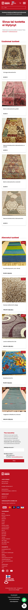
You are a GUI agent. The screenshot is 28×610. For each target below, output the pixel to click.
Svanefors (4, 535)
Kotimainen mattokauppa (7, 552)
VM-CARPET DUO (5, 542)
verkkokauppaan (13, 31)
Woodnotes (4, 544)
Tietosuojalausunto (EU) (7, 557)
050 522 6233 (5, 483)
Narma (3, 530)
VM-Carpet (4, 540)
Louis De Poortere (5, 527)
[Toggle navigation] (24, 3)
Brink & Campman (6, 515)
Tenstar (3, 537)
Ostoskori (4, 556)
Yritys (3, 567)
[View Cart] (20, 3)
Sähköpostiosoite (9, 447)
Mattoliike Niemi (5, 528)
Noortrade (4, 532)
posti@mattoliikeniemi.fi (7, 486)
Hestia (3, 523)
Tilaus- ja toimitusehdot (7, 561)
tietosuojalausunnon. (17, 457)
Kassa (3, 551)
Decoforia (4, 518)
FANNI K (3, 520)
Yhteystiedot (4, 566)
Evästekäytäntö (14, 601)
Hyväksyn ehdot (8, 453)
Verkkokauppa (5, 564)
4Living (3, 513)
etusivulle (4, 31)
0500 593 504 (5, 481)
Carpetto (4, 517)
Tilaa (14, 461)
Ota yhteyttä (14, 595)
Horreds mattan (5, 525)
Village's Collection (6, 538)
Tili (2, 562)
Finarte (3, 522)
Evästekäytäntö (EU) (6, 549)
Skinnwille (4, 533)
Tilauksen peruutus (6, 559)
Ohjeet (3, 554)
